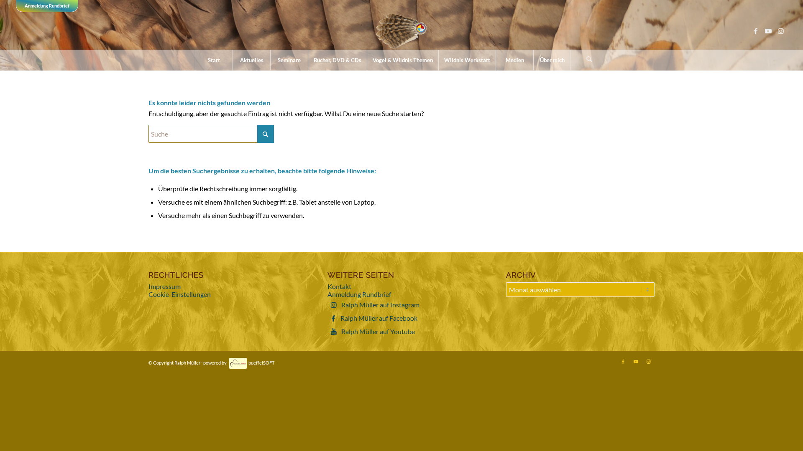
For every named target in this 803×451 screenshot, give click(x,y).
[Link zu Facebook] (755, 31)
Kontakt (339, 286)
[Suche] (589, 60)
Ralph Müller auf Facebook (378, 318)
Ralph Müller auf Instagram (380, 305)
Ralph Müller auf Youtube (378, 331)
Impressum (164, 286)
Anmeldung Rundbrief (47, 5)
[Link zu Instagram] (781, 31)
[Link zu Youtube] (768, 31)
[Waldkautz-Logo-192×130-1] (402, 31)
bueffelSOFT (261, 362)
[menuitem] (214, 60)
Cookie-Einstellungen (179, 294)
